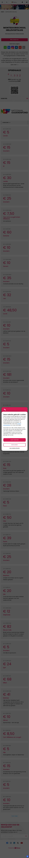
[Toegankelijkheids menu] (27, 856)
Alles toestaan (15, 440)
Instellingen (14, 444)
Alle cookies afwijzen (15, 448)
